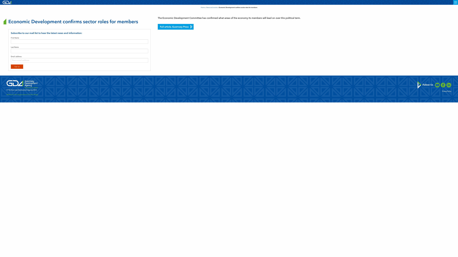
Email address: (16, 57)
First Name (15, 38)
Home (203, 7)
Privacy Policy (446, 91)
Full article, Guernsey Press (174, 26)
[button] (455, 2)
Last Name (15, 47)
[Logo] (7, 2)
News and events (211, 7)
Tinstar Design (33, 94)
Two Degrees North (20, 94)
